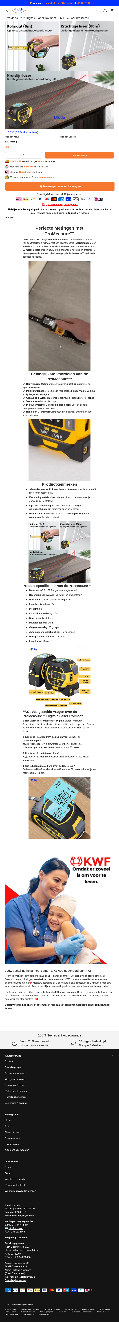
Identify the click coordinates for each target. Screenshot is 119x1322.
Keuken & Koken (103, 1312)
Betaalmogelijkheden (17, 303)
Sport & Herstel (10, 1312)
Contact (11, 250)
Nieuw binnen (12, 1132)
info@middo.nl (16, 1228)
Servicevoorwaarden (17, 296)
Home (8, 1120)
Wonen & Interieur (28, 1312)
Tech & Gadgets (71, 1309)
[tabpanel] (59, 532)
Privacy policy (14, 263)
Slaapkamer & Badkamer (30, 1309)
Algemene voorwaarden (19, 329)
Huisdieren (62, 1312)
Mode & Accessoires (52, 1309)
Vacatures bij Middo (17, 283)
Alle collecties (44, 1314)
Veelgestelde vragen (17, 290)
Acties (8, 1126)
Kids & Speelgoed (46, 1312)
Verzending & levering (16, 1103)
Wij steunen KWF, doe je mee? (22, 335)
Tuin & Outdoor (104, 1309)
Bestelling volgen (15, 276)
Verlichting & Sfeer (12, 1314)
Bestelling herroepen (17, 309)
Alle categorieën (15, 270)
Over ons (12, 257)
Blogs (10, 244)
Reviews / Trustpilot (15, 1185)
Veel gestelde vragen (15, 1079)
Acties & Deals (10, 1309)
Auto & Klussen (88, 1309)
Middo (18, 1304)
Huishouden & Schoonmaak (81, 1312)
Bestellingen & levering (18, 322)
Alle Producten (29, 1314)
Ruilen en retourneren (18, 316)
